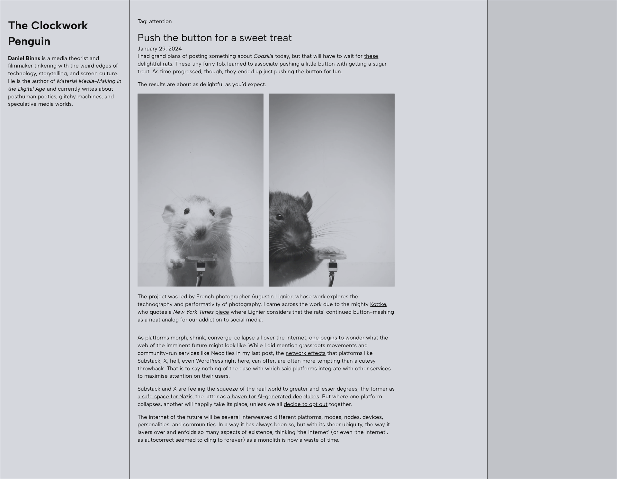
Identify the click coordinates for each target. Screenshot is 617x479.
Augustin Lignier (272, 296)
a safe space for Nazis (165, 396)
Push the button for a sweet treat (215, 38)
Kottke (378, 304)
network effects (306, 353)
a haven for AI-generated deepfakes (273, 396)
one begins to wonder (336, 337)
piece (222, 312)
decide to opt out (305, 404)
